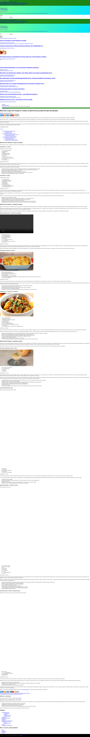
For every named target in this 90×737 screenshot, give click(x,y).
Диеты (5, 722)
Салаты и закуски (7, 716)
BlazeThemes (25, 735)
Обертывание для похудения (7, 720)
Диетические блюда (5, 712)
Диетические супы (7, 715)
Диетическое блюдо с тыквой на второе (9, 133)
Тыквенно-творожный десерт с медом (10, 137)
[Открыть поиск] (0, 16)
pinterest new (4, 731)
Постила (3, 732)
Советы (3, 724)
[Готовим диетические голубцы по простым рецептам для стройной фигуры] (16, 43)
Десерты (5, 714)
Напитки (3, 719)
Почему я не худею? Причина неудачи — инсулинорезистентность (18, 94)
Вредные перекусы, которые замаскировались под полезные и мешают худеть (22, 83)
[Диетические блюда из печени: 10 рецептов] (9, 86)
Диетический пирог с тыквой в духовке (11, 139)
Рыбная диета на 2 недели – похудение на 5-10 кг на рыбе (16, 99)
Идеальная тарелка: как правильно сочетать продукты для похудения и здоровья (14, 3)
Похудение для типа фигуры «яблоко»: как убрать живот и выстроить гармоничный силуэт (26, 72)
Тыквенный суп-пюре (8, 132)
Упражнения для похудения (7, 725)
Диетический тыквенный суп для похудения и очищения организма (12, 4)
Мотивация (4, 718)
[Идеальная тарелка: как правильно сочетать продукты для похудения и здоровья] (3, 54)
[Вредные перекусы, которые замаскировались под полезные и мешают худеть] (6, 81)
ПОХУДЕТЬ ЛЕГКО (3, 11)
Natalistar (1, 113)
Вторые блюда (6, 713)
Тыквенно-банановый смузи (9, 138)
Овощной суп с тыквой (8, 131)
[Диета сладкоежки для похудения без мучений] (8, 38)
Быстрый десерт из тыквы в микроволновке (11, 140)
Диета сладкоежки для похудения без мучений (8, 1)
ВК (2, 729)
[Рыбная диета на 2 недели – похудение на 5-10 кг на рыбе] (10, 97)
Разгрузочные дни (7, 723)
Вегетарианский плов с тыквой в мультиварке (12, 134)
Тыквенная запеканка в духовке (10, 135)
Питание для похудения (6, 721)
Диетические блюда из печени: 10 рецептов (12, 88)
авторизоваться (18, 698)
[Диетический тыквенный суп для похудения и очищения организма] (3, 65)
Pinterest (3, 730)
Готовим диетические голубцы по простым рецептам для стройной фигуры (13, 2)
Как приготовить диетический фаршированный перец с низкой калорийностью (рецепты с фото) (28, 78)
